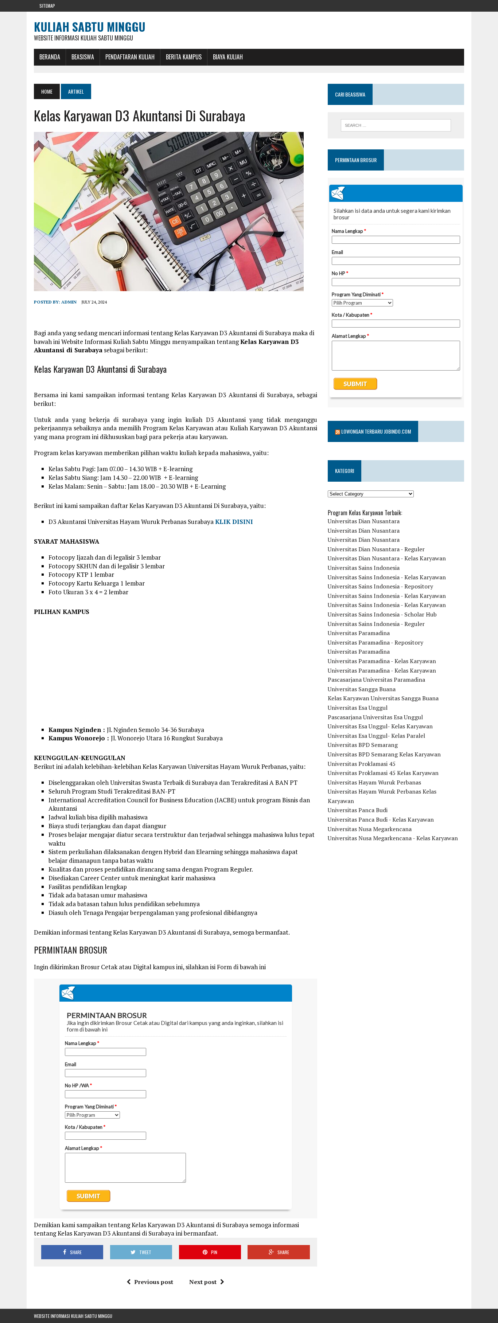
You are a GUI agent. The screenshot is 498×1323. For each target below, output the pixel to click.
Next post (203, 1282)
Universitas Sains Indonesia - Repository (380, 586)
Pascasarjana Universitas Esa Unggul (375, 717)
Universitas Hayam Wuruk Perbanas (374, 782)
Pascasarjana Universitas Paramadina (376, 680)
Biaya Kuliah (228, 56)
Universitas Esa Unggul (358, 708)
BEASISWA (82, 56)
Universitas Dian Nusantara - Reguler (376, 549)
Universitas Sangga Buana (362, 689)
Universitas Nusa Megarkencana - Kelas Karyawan (393, 838)
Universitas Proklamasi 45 (362, 764)
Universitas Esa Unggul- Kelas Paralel (376, 736)
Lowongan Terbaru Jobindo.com (376, 431)
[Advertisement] (175, 674)
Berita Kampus (184, 56)
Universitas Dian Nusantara (364, 521)
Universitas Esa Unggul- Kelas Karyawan (380, 726)
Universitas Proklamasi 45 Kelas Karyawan (383, 773)
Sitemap (47, 6)
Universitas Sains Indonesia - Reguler (376, 624)
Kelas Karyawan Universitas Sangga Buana (383, 698)
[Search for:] (396, 125)
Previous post (153, 1282)
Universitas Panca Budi (358, 810)
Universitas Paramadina (359, 633)
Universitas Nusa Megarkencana (370, 829)
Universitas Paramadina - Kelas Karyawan (382, 661)
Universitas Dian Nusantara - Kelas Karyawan (387, 558)
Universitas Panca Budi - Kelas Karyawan (381, 819)
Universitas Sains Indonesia (364, 568)
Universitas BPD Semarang (363, 745)
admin (69, 302)
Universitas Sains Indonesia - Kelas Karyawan (387, 577)
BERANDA (49, 56)
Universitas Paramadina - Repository (375, 642)
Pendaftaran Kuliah (130, 56)
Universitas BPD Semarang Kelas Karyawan (384, 754)
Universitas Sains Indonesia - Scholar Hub (382, 614)
